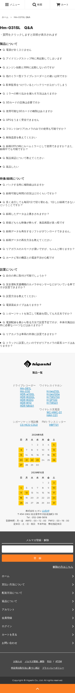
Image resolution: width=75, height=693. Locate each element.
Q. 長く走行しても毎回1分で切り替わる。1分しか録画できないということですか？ (37, 203)
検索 (39, 4)
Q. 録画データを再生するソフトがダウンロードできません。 (37, 231)
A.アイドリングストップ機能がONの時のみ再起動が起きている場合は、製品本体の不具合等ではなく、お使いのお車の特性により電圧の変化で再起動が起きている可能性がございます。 (37, 58)
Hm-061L (25, 388)
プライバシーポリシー (53, 667)
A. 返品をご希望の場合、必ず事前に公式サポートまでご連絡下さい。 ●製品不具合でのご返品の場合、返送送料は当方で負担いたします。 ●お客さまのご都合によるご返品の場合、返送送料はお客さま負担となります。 (37, 166)
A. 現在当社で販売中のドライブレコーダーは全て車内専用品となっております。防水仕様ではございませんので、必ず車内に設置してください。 (37, 334)
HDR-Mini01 (27, 405)
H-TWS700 (53, 397)
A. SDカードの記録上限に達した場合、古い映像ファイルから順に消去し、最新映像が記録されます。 (36, 213)
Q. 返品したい (11, 166)
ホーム (5, 17)
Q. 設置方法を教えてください (20, 296)
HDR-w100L (27, 394)
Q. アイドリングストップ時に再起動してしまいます (32, 58)
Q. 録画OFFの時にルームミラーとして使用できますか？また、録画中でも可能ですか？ (37, 148)
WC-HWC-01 (54, 412)
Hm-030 (25, 391)
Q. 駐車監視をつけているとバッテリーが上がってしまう (35, 84)
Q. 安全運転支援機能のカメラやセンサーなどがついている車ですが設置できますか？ (37, 286)
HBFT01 (54, 424)
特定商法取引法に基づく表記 (25, 667)
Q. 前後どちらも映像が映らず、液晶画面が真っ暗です (34, 222)
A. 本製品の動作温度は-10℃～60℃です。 (24, 137)
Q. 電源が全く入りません (17, 49)
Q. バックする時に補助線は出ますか (23, 184)
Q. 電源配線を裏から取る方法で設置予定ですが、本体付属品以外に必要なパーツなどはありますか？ (37, 324)
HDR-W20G (26, 399)
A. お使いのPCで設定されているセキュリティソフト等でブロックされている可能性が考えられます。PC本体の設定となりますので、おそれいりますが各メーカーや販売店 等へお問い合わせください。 (37, 231)
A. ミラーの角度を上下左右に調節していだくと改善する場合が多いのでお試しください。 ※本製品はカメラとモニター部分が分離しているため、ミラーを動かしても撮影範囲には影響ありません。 (37, 93)
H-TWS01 (52, 402)
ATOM (59, 661)
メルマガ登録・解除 (34, 661)
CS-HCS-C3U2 (29, 424)
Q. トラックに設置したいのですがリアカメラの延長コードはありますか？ (37, 344)
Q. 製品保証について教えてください (23, 158)
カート (65, 4)
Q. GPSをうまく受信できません (21, 119)
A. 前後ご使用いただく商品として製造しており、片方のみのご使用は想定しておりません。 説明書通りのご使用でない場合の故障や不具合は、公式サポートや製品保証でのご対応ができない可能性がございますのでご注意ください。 (37, 128)
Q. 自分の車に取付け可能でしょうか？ (25, 275)
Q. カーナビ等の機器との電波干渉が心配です (28, 257)
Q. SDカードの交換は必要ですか (21, 102)
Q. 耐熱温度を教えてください (20, 137)
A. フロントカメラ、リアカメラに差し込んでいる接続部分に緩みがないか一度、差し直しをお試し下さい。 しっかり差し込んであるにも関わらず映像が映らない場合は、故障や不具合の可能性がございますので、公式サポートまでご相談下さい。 (37, 222)
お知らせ (17, 661)
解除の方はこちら (63, 566)
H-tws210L (53, 391)
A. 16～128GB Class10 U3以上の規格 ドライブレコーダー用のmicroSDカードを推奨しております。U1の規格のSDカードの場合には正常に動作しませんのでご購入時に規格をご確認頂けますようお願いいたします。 (37, 111)
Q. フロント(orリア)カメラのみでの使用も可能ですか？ (34, 128)
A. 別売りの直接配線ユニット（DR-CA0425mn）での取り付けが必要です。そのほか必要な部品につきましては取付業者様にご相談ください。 (37, 324)
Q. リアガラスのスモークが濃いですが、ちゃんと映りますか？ (39, 248)
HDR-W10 (25, 402)
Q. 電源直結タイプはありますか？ (22, 304)
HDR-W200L (27, 397)
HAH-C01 (52, 415)
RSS (49, 661)
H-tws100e (53, 394)
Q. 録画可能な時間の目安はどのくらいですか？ (30, 193)
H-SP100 (52, 399)
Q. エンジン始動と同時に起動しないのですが (28, 67)
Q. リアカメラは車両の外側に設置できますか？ (30, 334)
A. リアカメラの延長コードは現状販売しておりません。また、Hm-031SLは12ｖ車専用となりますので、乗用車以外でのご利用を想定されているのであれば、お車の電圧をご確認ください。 (37, 344)
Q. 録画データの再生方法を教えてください (27, 240)
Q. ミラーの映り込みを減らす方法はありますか (30, 93)
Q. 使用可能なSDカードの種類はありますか (28, 111)
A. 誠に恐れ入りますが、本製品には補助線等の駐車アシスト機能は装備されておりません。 (37, 184)
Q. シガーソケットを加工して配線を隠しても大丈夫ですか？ (37, 313)
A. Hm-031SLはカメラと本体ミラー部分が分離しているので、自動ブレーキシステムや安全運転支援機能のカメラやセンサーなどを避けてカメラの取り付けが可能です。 (37, 286)
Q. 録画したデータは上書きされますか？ (26, 213)
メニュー (14, 4)
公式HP (46, 510)
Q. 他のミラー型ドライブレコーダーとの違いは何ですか (35, 76)
